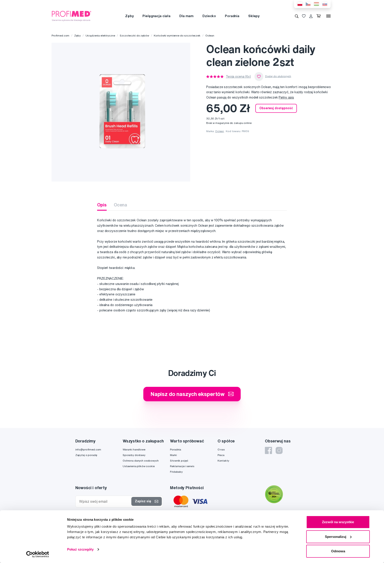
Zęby (129, 16)
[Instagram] (279, 450)
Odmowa (338, 551)
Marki (173, 455)
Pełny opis (286, 97)
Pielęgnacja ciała (156, 16)
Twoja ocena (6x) (238, 76)
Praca (221, 455)
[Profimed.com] (72, 15)
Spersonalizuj (335, 537)
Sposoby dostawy (134, 455)
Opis (101, 204)
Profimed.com (60, 35)
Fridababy (176, 471)
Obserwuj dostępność (276, 108)
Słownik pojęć (179, 460)
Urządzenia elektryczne (100, 35)
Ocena (120, 204)
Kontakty (223, 460)
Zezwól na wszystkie (338, 522)
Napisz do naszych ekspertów (187, 394)
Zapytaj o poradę (86, 455)
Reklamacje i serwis (182, 466)
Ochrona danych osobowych (141, 460)
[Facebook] (268, 450)
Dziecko (209, 16)
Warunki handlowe (134, 449)
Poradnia (232, 16)
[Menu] (328, 16)
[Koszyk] (319, 16)
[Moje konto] (311, 16)
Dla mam (186, 16)
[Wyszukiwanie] (296, 16)
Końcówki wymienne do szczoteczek (177, 35)
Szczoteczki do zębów (134, 35)
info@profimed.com (88, 449)
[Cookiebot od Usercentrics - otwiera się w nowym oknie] (37, 554)
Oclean (209, 35)
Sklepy (254, 16)
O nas (221, 449)
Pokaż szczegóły (80, 549)
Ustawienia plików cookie (139, 466)
